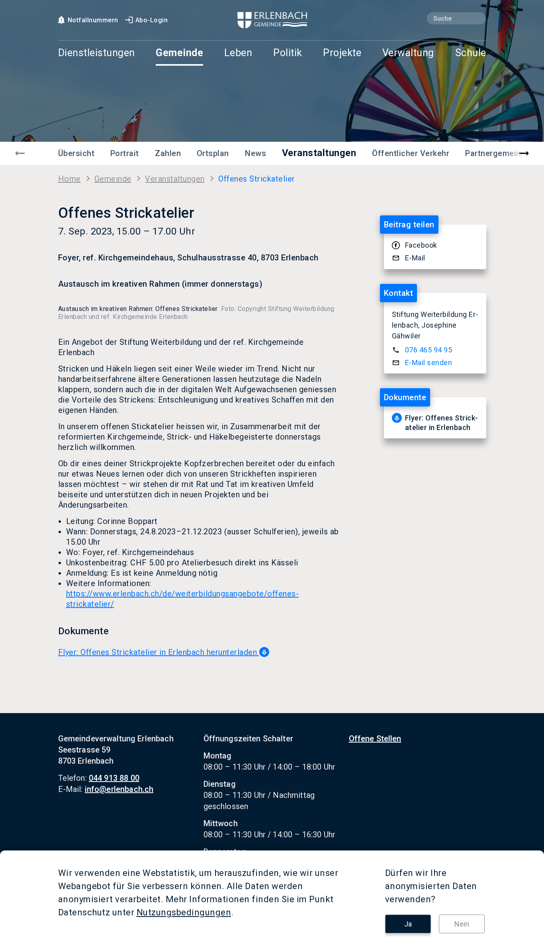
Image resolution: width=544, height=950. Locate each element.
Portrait (124, 153)
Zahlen (168, 153)
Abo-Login (151, 20)
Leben (238, 53)
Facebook (421, 245)
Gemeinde (179, 53)
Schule (470, 53)
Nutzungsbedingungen (184, 912)
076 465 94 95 (428, 350)
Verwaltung (408, 53)
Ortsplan (213, 153)
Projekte (342, 53)
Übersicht (76, 153)
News (255, 153)
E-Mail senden (428, 362)
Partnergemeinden (500, 153)
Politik (287, 53)
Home (69, 179)
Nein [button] (461, 924)
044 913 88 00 (114, 778)
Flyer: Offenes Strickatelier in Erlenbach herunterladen (158, 652)
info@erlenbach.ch (119, 789)
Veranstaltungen (319, 152)
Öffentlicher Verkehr (410, 153)
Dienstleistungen (96, 53)
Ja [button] (408, 924)
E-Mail (415, 258)
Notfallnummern (93, 20)
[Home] (272, 20)
